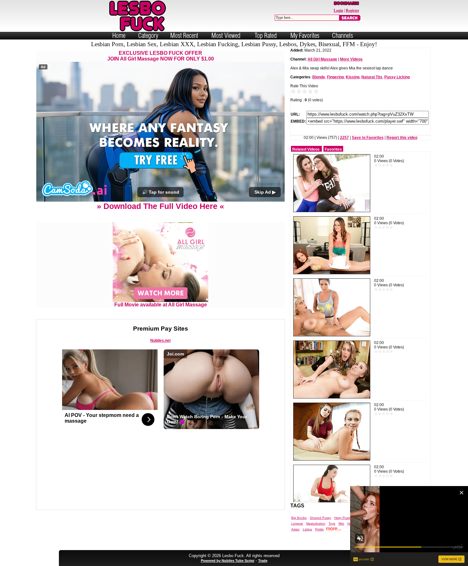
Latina (307, 529)
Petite (319, 529)
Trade (262, 560)
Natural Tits (371, 77)
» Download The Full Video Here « (160, 206)
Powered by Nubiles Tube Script (227, 560)
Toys (332, 523)
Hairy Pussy (342, 517)
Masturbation (315, 523)
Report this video (401, 137)
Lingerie (297, 523)
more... (333, 528)
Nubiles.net (160, 340)
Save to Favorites (368, 137)
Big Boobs (299, 517)
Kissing (352, 77)
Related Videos (306, 149)
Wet (341, 523)
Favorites (333, 149)
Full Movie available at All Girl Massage (160, 304)
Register (352, 10)
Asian (295, 529)
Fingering (335, 77)
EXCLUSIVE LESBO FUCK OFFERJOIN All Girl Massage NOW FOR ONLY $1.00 (160, 55)
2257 (344, 137)
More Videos (351, 59)
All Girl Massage (322, 59)
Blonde (318, 77)
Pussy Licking (397, 77)
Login (338, 10)
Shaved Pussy (320, 517)
